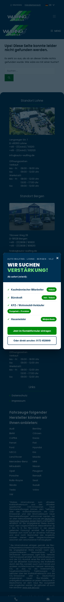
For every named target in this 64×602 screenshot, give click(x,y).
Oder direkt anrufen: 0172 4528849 (32, 340)
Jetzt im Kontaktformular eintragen (32, 330)
